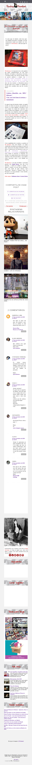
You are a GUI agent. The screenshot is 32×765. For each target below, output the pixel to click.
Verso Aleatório (16, 348)
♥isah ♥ (14, 383)
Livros (26, 9)
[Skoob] (10, 556)
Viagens (20, 9)
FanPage (15, 477)
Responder (24, 331)
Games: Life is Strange (12, 270)
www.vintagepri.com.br (18, 428)
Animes (26, 10)
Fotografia (12, 9)
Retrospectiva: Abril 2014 (16, 679)
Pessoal (16, 11)
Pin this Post (17, 198)
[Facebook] (13, 556)
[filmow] (20, 556)
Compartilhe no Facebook (16, 191)
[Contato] (18, 556)
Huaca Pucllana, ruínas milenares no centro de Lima (16, 714)
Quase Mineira (16, 374)
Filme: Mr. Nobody (14, 686)
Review (17, 202)
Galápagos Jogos (16, 176)
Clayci (14, 436)
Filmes (5, 9)
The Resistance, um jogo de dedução (16, 27)
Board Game (12, 200)
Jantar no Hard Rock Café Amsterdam (12, 723)
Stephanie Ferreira (19, 357)
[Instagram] (23, 556)
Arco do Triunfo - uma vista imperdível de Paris (15, 715)
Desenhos (19, 10)
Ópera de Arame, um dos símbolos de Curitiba (15, 712)
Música (5, 10)
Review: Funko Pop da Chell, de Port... (15, 241)
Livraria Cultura (24, 176)
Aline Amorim (17, 338)
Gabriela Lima (17, 315)
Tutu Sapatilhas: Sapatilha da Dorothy (19, 671)
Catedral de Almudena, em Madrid (12, 720)
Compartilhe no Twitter (17, 194)
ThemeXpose (16, 761)
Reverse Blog (16, 328)
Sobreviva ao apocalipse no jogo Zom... (16, 300)
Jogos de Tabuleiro (10, 202)
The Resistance (23, 202)
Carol (14, 461)
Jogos (12, 10)
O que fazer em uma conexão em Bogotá (13, 722)
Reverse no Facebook (18, 329)
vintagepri (16, 415)
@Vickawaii (21, 741)
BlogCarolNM (16, 475)
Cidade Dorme (15, 164)
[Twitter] (15, 556)
